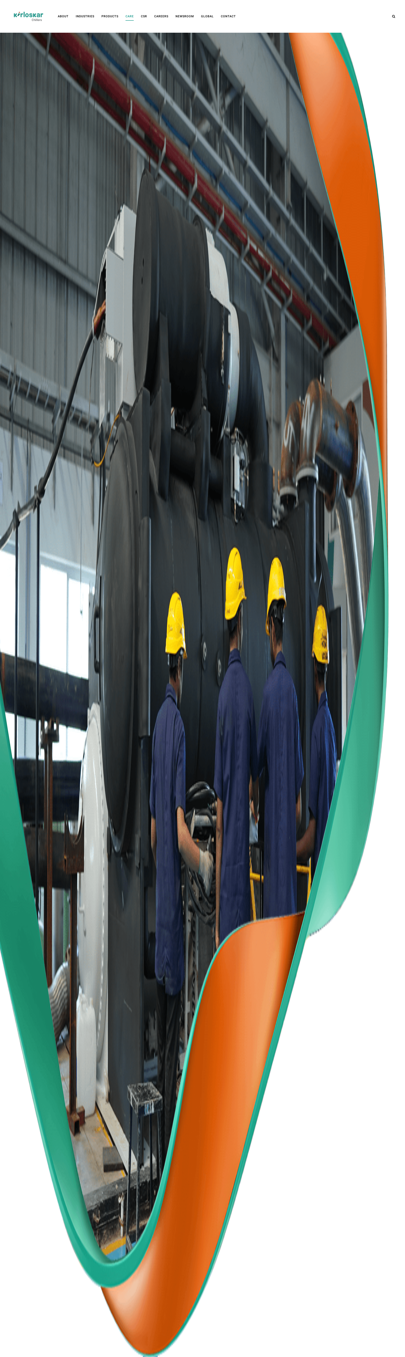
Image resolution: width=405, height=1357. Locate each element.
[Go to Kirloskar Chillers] (28, 16)
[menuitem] (63, 16)
